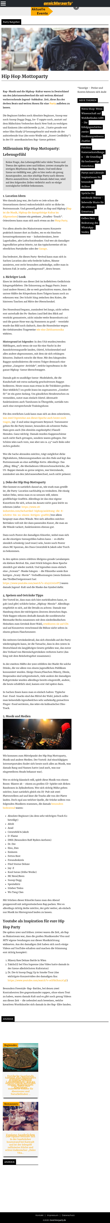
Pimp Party (61, 220)
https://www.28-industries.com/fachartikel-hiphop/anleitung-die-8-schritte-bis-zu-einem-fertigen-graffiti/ (33, 510)
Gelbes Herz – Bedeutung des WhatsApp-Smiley (89, 225)
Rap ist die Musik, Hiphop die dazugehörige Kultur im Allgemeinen (37, 212)
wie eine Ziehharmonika (50, 329)
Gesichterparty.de (58, 1220)
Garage (43, 248)
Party (53, 103)
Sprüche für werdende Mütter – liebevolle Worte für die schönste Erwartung (92, 202)
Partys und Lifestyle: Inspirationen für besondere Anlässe (93, 179)
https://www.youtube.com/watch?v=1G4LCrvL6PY (31, 583)
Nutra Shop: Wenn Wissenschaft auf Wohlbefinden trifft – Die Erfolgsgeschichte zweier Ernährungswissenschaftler (92, 124)
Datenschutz (68, 1215)
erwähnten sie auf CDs (55, 623)
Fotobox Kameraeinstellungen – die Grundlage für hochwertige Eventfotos (92, 156)
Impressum (52, 1215)
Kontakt (40, 1215)
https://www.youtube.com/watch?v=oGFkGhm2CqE (37, 980)
